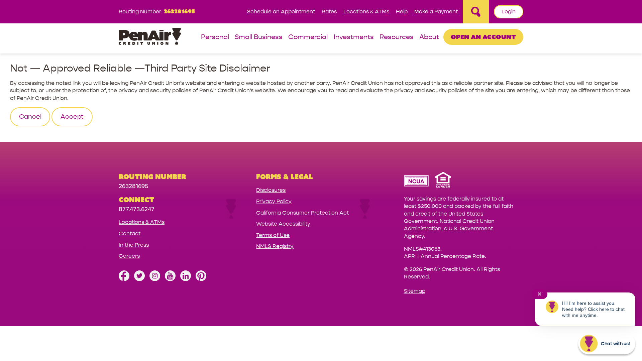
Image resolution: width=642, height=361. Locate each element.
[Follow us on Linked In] (185, 279)
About (429, 37)
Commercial (308, 37)
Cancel (30, 116)
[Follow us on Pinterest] (201, 279)
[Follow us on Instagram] (154, 279)
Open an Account (483, 37)
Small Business (259, 37)
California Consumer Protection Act (302, 213)
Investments (354, 37)
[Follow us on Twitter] (139, 279)
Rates (329, 11)
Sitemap (414, 291)
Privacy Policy (274, 201)
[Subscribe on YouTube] (170, 279)
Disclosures (271, 190)
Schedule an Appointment (281, 11)
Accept (72, 116)
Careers (129, 256)
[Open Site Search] (476, 11)
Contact (129, 233)
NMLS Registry (275, 246)
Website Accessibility (283, 224)
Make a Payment (436, 11)
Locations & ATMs (366, 11)
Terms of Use (273, 235)
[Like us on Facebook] (124, 279)
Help (402, 11)
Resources (397, 37)
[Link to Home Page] (150, 37)
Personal (215, 37)
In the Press (134, 245)
